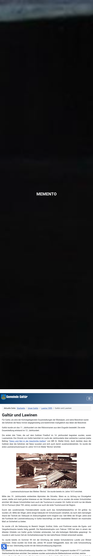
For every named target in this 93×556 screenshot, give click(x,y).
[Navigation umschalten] (89, 398)
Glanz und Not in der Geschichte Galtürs (27, 441)
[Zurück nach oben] (88, 551)
